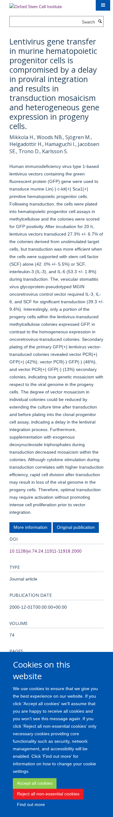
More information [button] (30, 527)
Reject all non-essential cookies (48, 793)
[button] (103, 5)
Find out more (31, 804)
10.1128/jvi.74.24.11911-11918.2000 (45, 551)
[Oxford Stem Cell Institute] (35, 5)
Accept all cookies (34, 783)
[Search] (99, 21)
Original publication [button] (76, 527)
